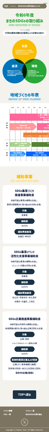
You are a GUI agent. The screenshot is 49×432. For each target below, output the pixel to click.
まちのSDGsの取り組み (34, 414)
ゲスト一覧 (7, 414)
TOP (6, 6)
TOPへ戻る (24, 394)
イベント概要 (8, 411)
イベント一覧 (30, 411)
